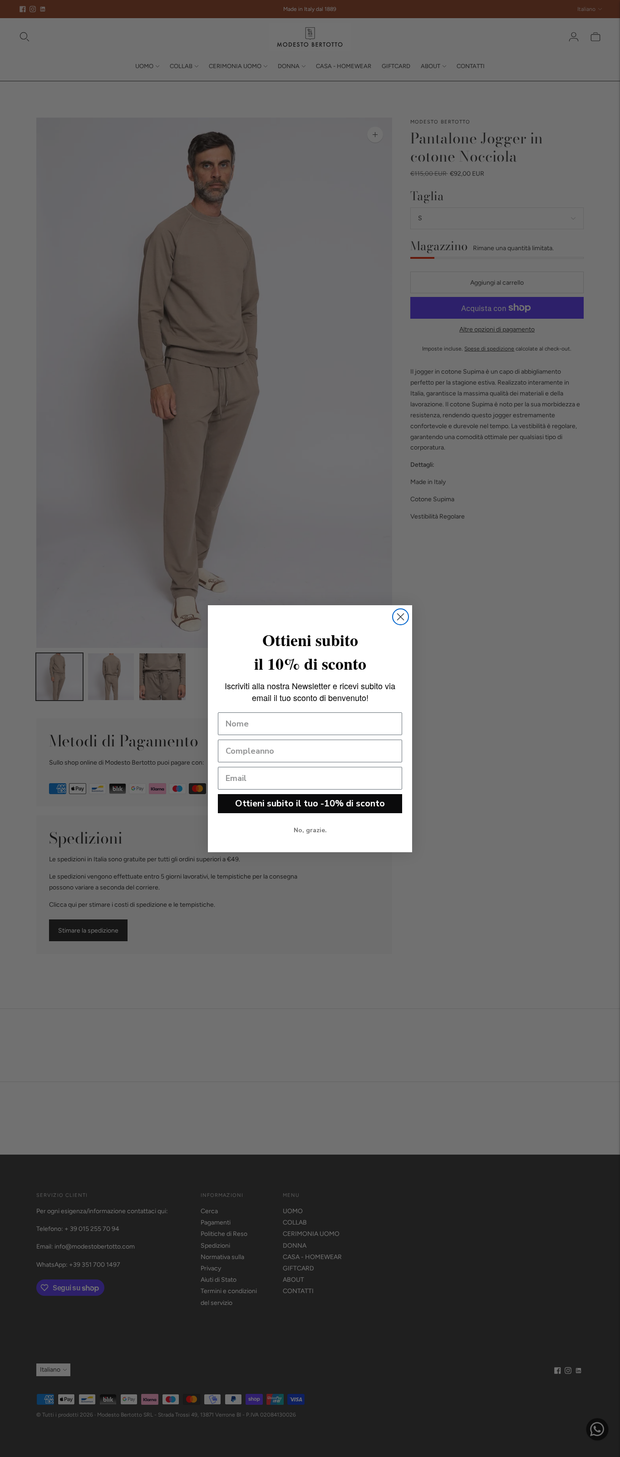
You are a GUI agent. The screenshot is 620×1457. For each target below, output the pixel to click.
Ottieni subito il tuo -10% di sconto (310, 803)
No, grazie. (310, 830)
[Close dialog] (400, 617)
